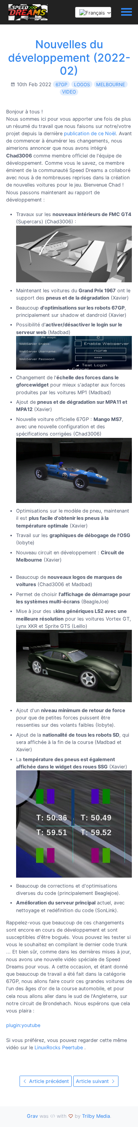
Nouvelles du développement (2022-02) (69, 57)
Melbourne (110, 84)
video (69, 92)
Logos (82, 84)
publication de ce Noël (90, 133)
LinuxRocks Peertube (58, 1047)
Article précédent (48, 1081)
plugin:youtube (23, 1025)
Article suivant (93, 1081)
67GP (61, 84)
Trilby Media (96, 1116)
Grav (32, 1116)
